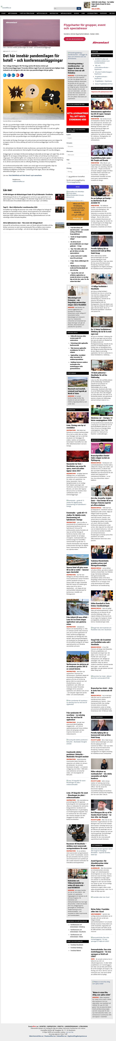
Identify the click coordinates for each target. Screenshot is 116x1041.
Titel (68, 160)
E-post (69, 134)
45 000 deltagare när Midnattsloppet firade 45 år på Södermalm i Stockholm (28, 194)
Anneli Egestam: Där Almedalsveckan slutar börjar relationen (99, 863)
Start (4, 13)
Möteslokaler (42, 13)
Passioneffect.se (50, 1036)
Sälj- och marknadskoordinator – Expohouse (102, 67)
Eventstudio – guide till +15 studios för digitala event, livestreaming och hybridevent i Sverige (77, 516)
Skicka (77, 187)
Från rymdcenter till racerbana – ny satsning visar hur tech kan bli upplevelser (76, 716)
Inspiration (54, 13)
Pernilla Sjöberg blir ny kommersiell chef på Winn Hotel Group (101, 250)
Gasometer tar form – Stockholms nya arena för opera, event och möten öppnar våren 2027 (76, 467)
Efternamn (70, 151)
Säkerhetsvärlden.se (36, 1036)
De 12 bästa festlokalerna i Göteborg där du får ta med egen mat (101, 331)
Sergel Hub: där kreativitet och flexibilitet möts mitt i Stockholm (101, 642)
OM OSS (113, 13)
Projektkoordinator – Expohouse (101, 77)
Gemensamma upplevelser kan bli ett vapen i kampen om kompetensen (101, 113)
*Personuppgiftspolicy (73, 182)
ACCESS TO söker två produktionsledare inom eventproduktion (102, 61)
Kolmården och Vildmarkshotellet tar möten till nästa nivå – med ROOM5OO (76, 884)
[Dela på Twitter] (5, 75)
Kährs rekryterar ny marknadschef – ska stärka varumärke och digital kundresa (101, 775)
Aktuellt (14, 51)
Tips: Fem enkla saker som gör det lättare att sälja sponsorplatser (78, 251)
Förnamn (69, 143)
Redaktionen (16, 179)
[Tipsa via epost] (18, 75)
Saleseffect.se (61, 1036)
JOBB (84, 13)
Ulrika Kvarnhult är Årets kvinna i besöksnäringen (100, 604)
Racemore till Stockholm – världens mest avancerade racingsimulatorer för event (77, 846)
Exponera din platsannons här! (101, 92)
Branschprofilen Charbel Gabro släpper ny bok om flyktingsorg (100, 457)
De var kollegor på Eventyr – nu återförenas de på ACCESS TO (101, 200)
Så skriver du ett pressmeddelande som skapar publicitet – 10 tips (79, 244)
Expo (93, 959)
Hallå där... (96, 9)
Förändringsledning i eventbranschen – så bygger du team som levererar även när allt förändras (76, 68)
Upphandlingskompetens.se (77, 1036)
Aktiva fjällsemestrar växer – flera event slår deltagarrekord (22, 223)
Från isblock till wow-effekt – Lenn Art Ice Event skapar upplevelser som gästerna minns (78, 620)
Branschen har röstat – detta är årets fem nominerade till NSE (102, 690)
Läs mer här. (70, 1032)
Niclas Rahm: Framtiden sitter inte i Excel (100, 910)
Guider (77, 13)
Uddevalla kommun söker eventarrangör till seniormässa (78, 338)
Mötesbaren (13, 13)
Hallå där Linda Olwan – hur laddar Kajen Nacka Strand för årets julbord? (103, 4)
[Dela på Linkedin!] (14, 75)
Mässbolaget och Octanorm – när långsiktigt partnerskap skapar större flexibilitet (77, 301)
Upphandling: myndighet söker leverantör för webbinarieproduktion (77, 357)
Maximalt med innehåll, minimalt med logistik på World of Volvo (77, 391)
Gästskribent (96, 914)
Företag (69, 168)
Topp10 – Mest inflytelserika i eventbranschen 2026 (20, 207)
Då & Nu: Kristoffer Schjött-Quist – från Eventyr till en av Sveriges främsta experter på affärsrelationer (102, 501)
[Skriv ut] (22, 75)
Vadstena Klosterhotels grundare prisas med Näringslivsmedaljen (100, 563)
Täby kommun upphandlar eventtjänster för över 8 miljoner (78, 350)
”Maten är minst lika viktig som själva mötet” (101, 993)
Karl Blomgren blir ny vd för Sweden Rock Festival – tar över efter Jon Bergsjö (101, 814)
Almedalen (95, 868)
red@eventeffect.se (18, 181)
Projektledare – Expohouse (103, 81)
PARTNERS (104, 13)
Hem (4, 47)
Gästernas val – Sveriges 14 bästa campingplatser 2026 (101, 419)
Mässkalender (67, 13)
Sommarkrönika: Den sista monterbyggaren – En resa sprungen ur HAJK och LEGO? (101, 953)
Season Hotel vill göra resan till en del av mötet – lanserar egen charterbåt (78, 569)
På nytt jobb (96, 740)
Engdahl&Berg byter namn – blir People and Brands (101, 159)
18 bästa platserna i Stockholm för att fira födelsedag (99, 375)
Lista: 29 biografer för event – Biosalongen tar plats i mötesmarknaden (77, 795)
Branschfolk (96, 463)
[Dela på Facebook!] (9, 75)
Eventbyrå (95, 119)
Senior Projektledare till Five (104, 84)
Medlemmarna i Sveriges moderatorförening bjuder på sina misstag (79, 268)
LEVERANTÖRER (93, 13)
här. (23, 171)
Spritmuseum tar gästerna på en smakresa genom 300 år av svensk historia (78, 666)
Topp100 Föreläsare (27, 13)
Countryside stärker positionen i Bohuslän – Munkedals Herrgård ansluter (78, 754)
